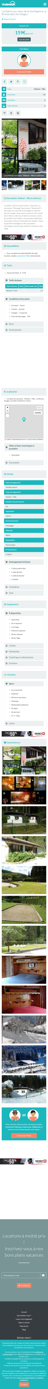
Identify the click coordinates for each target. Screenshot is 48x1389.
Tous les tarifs (24, 39)
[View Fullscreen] (7, 415)
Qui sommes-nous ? (24, 1315)
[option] (15, 185)
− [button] (7, 410)
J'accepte (24, 1384)
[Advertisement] (24, 362)
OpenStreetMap (32, 439)
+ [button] (7, 407)
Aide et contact (24, 1323)
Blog (24, 1330)
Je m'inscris (24, 1285)
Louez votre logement (24, 1319)
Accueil (24, 1312)
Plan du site (24, 1326)
